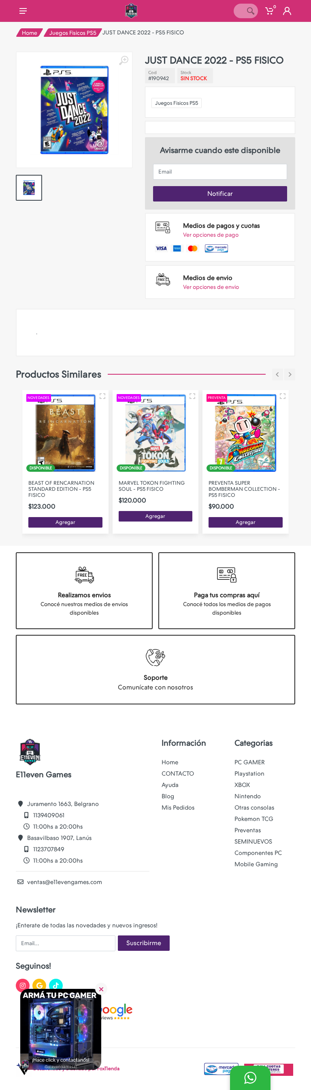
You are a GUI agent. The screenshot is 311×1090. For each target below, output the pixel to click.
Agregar (65, 522)
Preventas (247, 830)
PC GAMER (249, 762)
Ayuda (170, 785)
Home (29, 33)
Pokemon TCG (253, 819)
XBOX (242, 785)
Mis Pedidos (178, 807)
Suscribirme (143, 943)
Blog (168, 796)
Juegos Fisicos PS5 (72, 33)
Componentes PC (258, 853)
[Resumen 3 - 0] (102, 396)
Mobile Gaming (256, 864)
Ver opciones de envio (211, 287)
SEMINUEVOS (253, 841)
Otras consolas (254, 807)
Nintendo (247, 796)
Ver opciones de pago (211, 234)
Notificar (220, 193)
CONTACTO (178, 773)
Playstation (249, 773)
